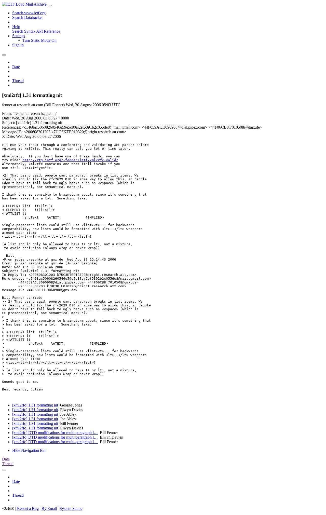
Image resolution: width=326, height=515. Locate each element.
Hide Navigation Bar (29, 450)
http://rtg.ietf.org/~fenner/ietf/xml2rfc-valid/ (70, 160)
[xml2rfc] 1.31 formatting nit (35, 405)
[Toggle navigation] (50, 5)
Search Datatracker (27, 17)
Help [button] (16, 26)
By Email (49, 508)
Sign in (18, 45)
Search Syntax (23, 31)
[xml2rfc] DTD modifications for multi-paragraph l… (55, 432)
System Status (71, 508)
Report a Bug (28, 508)
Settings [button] (18, 36)
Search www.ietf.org (29, 13)
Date (16, 67)
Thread (18, 80)
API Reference (48, 31)
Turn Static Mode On (39, 40)
